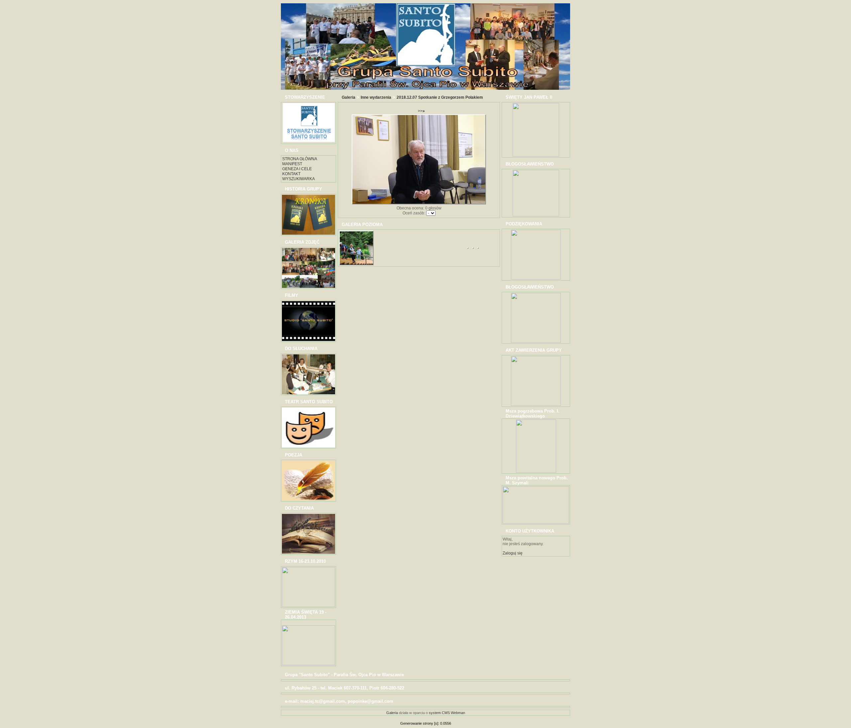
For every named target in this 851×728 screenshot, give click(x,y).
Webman (458, 713)
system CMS (439, 713)
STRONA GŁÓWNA (299, 159)
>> (421, 111)
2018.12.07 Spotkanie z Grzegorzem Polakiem (440, 97)
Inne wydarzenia (376, 97)
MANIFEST (292, 164)
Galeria (348, 97)
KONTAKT (291, 174)
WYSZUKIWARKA (298, 179)
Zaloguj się (513, 553)
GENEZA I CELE (297, 169)
